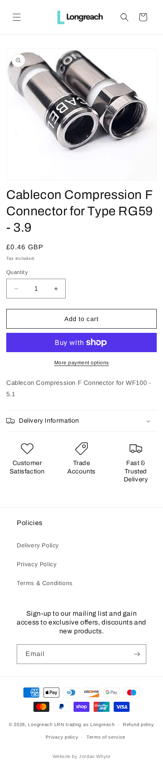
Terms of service (106, 737)
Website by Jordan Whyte (82, 756)
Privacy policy (62, 737)
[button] (17, 17)
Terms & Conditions (45, 583)
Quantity (17, 272)
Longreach (40, 724)
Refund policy (138, 724)
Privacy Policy (36, 564)
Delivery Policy (38, 545)
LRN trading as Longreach (84, 724)
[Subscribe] (136, 654)
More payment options (81, 363)
